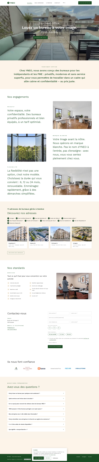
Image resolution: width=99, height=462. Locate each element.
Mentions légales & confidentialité (15, 459)
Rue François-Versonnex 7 (15, 220)
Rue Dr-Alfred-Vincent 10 (23, 218)
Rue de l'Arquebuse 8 (79, 220)
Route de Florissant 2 (31, 220)
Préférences (55, 458)
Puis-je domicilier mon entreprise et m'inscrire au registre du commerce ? (29, 419)
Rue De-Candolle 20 (64, 220)
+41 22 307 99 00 (85, 2)
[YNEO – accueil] (11, 3)
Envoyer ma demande (55, 346)
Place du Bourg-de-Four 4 (48, 220)
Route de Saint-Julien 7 (69, 218)
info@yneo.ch (10, 327)
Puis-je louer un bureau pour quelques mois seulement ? (24, 393)
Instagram (84, 456)
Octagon (11, 218)
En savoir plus (52, 454)
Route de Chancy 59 (14, 223)
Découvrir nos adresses (57, 37)
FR (64, 2)
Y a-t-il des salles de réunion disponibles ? (20, 424)
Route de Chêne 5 (54, 218)
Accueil (29, 2)
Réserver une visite (40, 37)
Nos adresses (39, 2)
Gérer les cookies (27, 459)
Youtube (90, 456)
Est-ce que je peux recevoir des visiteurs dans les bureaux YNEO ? (27, 403)
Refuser (48, 458)
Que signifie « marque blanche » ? (18, 429)
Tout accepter (38, 458)
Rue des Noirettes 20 (39, 218)
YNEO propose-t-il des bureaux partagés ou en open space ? (25, 409)
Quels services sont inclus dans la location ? (21, 398)
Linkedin (78, 456)
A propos (49, 2)
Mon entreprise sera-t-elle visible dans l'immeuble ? (23, 414)
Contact (57, 2)
